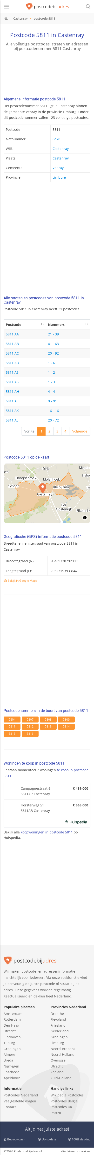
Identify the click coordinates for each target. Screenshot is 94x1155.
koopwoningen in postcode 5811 (47, 832)
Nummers (56, 324)
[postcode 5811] (47, 7)
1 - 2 (51, 372)
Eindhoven (12, 1037)
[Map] (47, 493)
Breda (8, 1060)
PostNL (56, 1113)
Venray (58, 167)
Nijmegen (11, 1066)
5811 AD (12, 363)
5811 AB (12, 343)
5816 (30, 734)
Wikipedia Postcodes (67, 1095)
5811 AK (12, 410)
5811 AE (12, 372)
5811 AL (12, 420)
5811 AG (12, 382)
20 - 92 (53, 353)
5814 (66, 726)
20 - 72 (53, 420)
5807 (30, 719)
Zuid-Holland (61, 1078)
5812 (30, 726)
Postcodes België (64, 1101)
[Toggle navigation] (6, 7)
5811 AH (12, 391)
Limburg (59, 177)
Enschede (11, 1072)
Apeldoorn (12, 1078)
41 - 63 (53, 343)
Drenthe (57, 1013)
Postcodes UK (61, 1107)
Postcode (13, 324)
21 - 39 (53, 334)
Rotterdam (12, 1019)
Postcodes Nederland (21, 1095)
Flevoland (58, 1019)
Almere (9, 1054)
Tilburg (9, 1042)
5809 (66, 719)
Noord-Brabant (63, 1048)
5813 (48, 726)
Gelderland (60, 1031)
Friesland (58, 1025)
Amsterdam (13, 1013)
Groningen (12, 1048)
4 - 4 (51, 391)
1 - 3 (51, 382)
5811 (12, 726)
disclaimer (68, 1151)
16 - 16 (53, 410)
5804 (12, 719)
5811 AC (12, 353)
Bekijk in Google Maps (22, 580)
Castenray (61, 148)
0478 (56, 139)
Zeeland (57, 1072)
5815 (12, 734)
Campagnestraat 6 (35, 788)
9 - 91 (52, 401)
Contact (10, 1107)
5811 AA (12, 334)
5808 (48, 719)
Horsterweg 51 (32, 805)
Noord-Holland (62, 1054)
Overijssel (59, 1060)
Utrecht (10, 1031)
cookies (85, 1151)
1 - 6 (51, 363)
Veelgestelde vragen (20, 1101)
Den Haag (11, 1025)
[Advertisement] (47, 240)
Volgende (79, 431)
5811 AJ (12, 401)
